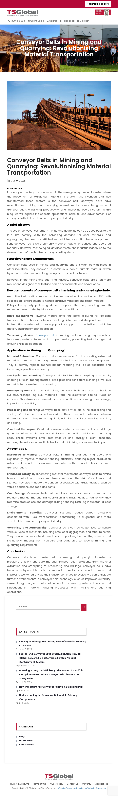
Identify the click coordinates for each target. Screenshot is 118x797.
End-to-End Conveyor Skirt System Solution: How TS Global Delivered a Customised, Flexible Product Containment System (50, 658)
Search (53, 21)
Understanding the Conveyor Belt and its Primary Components (48, 697)
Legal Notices (101, 783)
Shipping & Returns (19, 783)
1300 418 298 (17, 21)
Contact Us (72, 783)
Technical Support (98, 3)
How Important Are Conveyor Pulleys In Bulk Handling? (51, 687)
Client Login (37, 21)
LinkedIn (84, 21)
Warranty (86, 783)
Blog (21, 736)
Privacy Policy (56, 783)
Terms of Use (39, 783)
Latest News (26, 744)
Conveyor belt (45, 335)
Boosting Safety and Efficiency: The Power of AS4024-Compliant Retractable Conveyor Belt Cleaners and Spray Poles (51, 674)
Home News (26, 740)
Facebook (68, 21)
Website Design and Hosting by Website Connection (82, 788)
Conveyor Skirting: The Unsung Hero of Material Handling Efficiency (52, 643)
